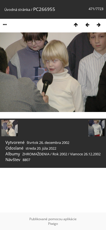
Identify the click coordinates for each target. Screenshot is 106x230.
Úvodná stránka (17, 9)
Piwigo (53, 223)
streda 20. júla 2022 (41, 148)
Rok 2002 (59, 154)
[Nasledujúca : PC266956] (98, 25)
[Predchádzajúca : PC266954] (87, 25)
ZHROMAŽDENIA (35, 154)
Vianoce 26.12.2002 (85, 154)
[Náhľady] (76, 25)
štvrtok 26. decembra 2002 (48, 142)
